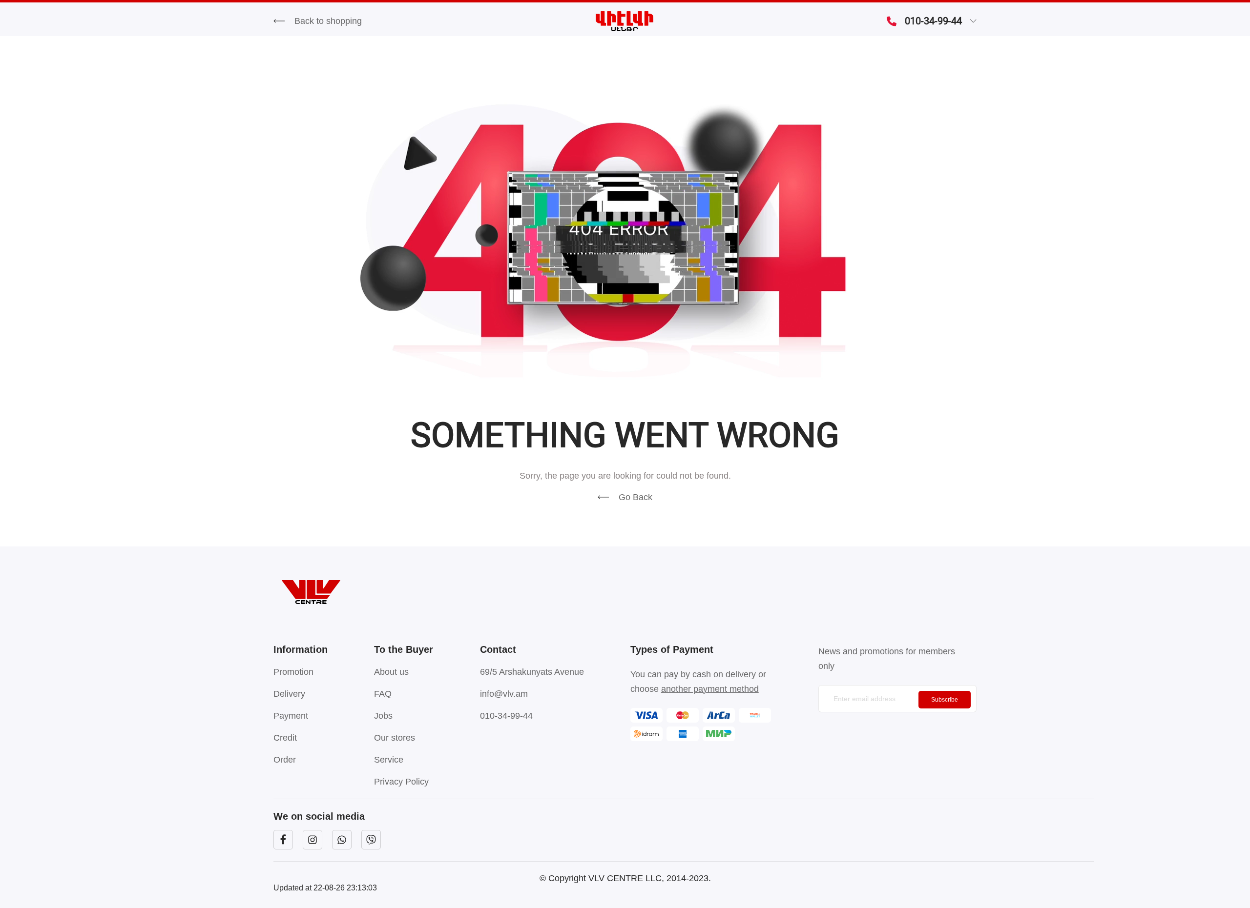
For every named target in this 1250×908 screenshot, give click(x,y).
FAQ (383, 694)
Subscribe (944, 699)
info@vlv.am (504, 694)
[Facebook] (283, 839)
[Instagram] (312, 839)
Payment (290, 716)
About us (391, 672)
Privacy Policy (401, 782)
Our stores (394, 738)
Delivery (289, 694)
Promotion (293, 672)
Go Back (635, 497)
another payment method (710, 689)
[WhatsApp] (342, 839)
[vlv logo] (625, 592)
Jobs (383, 716)
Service (388, 760)
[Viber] (371, 839)
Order (284, 760)
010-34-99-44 (933, 21)
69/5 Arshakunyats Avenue (532, 672)
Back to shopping (328, 21)
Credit (285, 738)
